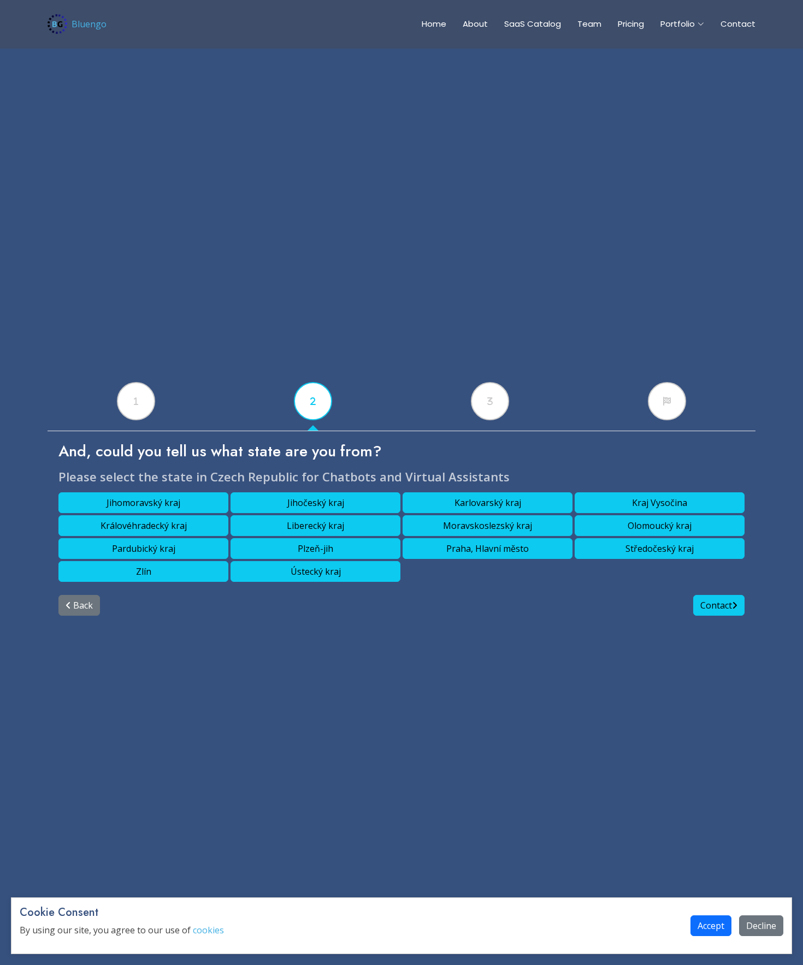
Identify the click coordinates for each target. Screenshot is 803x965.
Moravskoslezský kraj (487, 526)
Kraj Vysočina (659, 503)
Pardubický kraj (143, 549)
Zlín (143, 571)
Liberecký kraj (315, 526)
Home (434, 23)
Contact (738, 23)
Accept (711, 926)
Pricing (631, 23)
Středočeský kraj (659, 549)
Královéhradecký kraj (144, 526)
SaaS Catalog (532, 23)
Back (82, 605)
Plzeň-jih (315, 549)
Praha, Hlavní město (487, 549)
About (475, 23)
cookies (208, 930)
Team (589, 23)
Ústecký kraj (316, 571)
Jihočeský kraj (315, 503)
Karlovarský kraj (487, 503)
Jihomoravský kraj (143, 503)
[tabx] (136, 401)
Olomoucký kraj (660, 526)
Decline (761, 926)
